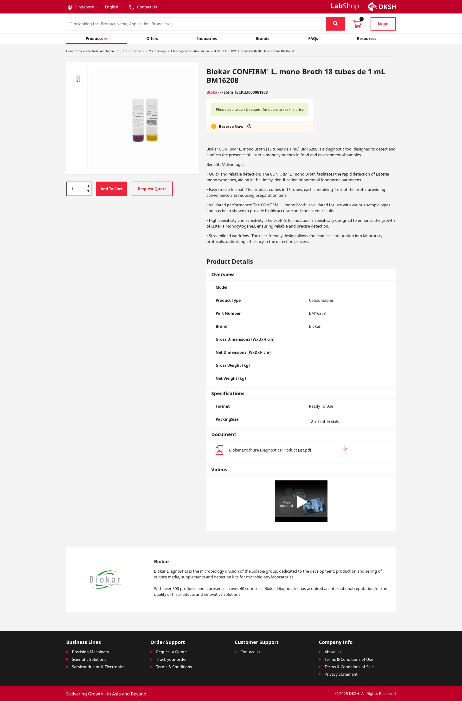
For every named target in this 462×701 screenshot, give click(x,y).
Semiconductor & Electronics (98, 666)
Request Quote (152, 188)
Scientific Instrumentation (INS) (100, 51)
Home (70, 51)
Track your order (171, 659)
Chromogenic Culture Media (190, 51)
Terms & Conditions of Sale (349, 666)
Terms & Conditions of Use (349, 659)
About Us (333, 652)
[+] (88, 185)
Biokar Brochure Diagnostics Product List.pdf (270, 450)
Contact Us (250, 652)
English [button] (111, 7)
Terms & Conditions (174, 666)
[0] (357, 25)
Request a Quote (171, 652)
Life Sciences (135, 51)
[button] (83, 7)
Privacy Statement (341, 674)
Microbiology (157, 51)
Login (383, 23)
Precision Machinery (90, 652)
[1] (88, 191)
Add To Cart (111, 188)
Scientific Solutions (89, 659)
